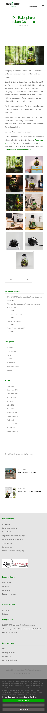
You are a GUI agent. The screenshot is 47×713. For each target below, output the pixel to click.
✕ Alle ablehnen (23, 709)
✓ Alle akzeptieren (23, 700)
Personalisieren (23, 705)
